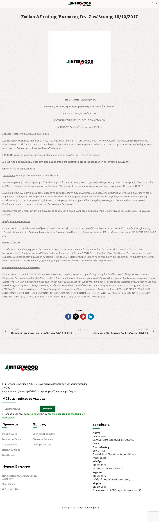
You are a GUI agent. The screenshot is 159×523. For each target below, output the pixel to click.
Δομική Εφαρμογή (42, 444)
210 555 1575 (99, 465)
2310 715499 (99, 451)
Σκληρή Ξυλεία (9, 444)
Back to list (79, 331)
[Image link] (21, 367)
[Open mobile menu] (4, 4)
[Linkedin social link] (156, 4)
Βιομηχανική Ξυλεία (12, 439)
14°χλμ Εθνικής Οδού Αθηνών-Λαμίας (111, 479)
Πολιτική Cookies (10, 489)
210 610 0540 (99, 487)
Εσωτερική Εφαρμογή (44, 434)
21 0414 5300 (100, 436)
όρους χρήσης (31, 414)
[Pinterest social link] (83, 316)
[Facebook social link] (152, 4)
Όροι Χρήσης (8, 484)
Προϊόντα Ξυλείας (11, 450)
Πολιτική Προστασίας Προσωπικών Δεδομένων (19, 477)
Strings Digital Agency (87, 507)
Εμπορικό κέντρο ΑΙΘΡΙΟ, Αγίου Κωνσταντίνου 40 (117, 490)
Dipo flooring (8, 455)
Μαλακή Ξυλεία (10, 434)
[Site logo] (79, 3)
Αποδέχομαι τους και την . (43, 416)
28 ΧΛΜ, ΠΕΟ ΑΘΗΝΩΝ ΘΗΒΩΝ (108, 468)
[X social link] (76, 316)
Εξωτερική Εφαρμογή (43, 439)
